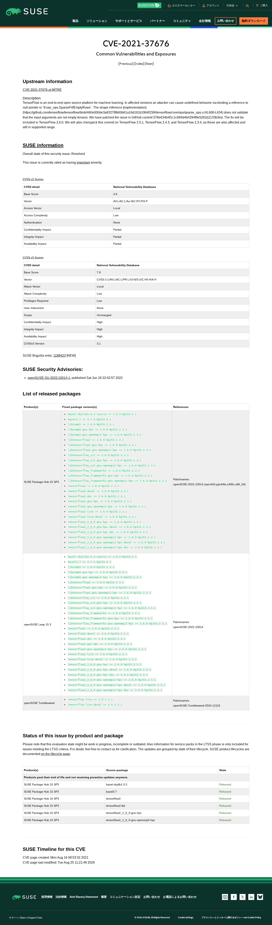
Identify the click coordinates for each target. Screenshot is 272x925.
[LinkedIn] (251, 897)
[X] (243, 897)
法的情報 (61, 897)
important (83, 162)
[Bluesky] (260, 897)
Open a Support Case (31, 917)
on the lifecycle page (55, 754)
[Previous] (125, 64)
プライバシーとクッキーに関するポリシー (222, 917)
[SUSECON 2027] (149, 5)
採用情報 (47, 897)
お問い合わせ (225, 20)
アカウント (212, 5)
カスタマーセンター (183, 5)
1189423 (59, 355)
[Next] (149, 64)
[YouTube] (225, 897)
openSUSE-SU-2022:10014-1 (49, 378)
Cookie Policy (254, 917)
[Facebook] (234, 897)
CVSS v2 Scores (33, 179)
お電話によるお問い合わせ (180, 897)
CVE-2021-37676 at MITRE (42, 89)
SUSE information (43, 145)
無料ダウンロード (254, 21)
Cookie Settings (185, 917)
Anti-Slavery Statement (84, 897)
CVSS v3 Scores (33, 257)
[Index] (139, 64)
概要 (104, 897)
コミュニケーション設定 (125, 897)
